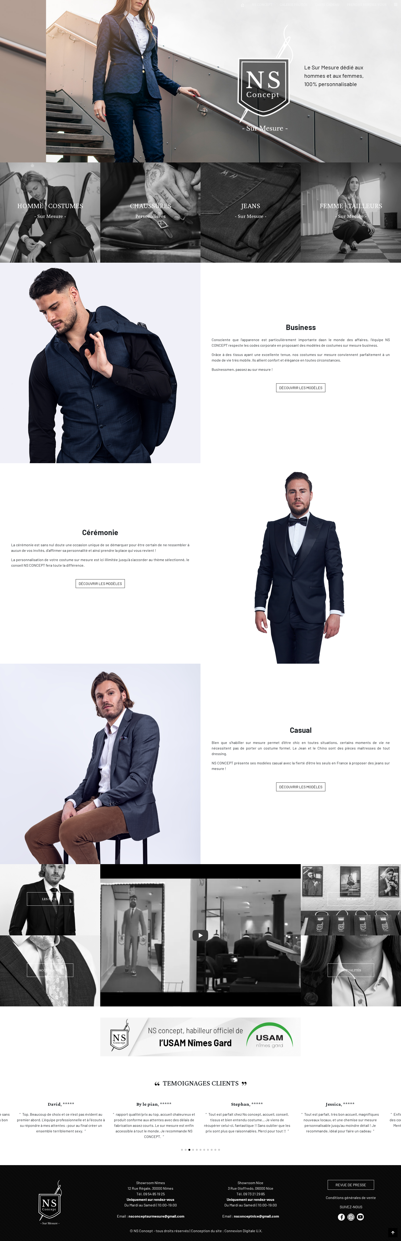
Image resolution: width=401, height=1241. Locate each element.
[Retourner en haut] (393, 1232)
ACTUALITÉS (351, 970)
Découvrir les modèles (300, 387)
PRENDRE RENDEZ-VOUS (367, 4)
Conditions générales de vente (351, 1197)
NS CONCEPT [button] (262, 4)
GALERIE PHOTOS (293, 4)
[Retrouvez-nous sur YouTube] (360, 1216)
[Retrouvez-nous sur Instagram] (351, 1216)
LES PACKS (50, 899)
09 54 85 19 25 (154, 1194)
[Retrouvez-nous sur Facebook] (342, 1216)
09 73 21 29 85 (254, 1194)
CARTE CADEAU (327, 4)
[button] (395, 4)
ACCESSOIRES (50, 970)
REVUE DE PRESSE (351, 1185)
